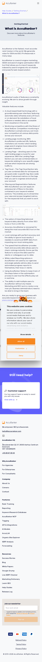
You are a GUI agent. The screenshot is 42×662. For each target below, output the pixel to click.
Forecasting (7, 546)
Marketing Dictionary (11, 579)
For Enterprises (8, 469)
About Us (6, 483)
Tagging (5, 521)
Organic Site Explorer (11, 537)
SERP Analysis (7, 542)
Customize (19, 348)
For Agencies (7, 465)
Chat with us (9, 400)
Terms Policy (21, 644)
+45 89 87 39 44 (8, 453)
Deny (21, 356)
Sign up (21, 619)
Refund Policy (21, 640)
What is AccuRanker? (11, 13)
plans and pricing (9, 300)
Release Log (7, 592)
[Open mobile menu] (38, 3)
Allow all (21, 341)
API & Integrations (9, 525)
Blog (4, 562)
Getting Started (20, 11)
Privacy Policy (21, 649)
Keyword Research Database (14, 512)
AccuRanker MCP (9, 517)
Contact (5, 492)
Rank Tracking (8, 504)
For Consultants (8, 474)
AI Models (6, 529)
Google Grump (8, 571)
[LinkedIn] (3, 435)
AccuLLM (6, 533)
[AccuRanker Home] (9, 3)
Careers (5, 488)
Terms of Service (22, 613)
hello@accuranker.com (11, 431)
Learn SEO (6, 583)
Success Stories (8, 558)
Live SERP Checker (10, 575)
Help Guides (7, 11)
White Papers (7, 566)
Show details (25, 334)
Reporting (6, 508)
